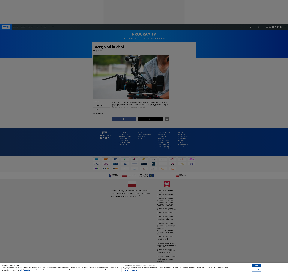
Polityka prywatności (25, 270)
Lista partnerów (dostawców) (130, 270)
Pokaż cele (256, 270)
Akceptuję (257, 265)
